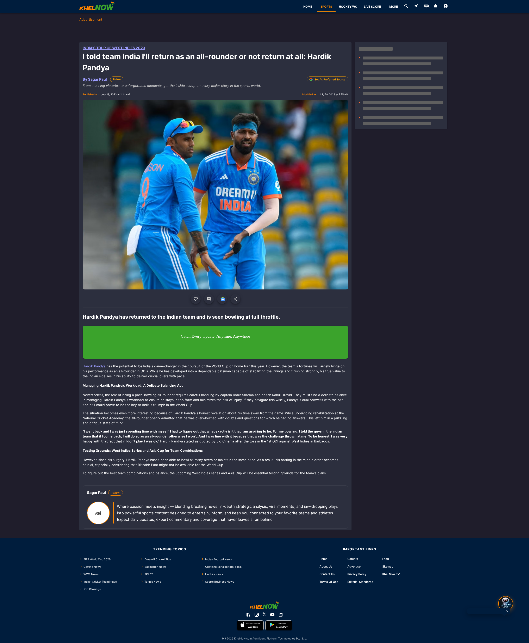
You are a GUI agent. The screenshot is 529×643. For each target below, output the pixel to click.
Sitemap (387, 566)
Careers (352, 559)
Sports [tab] (326, 6)
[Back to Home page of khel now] (96, 6)
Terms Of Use (328, 581)
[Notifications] (435, 6)
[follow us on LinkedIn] (280, 614)
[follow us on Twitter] (264, 614)
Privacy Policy (356, 574)
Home (323, 559)
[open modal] (505, 603)
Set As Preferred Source (330, 79)
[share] (235, 299)
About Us (325, 566)
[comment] (209, 299)
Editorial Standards (360, 581)
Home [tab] (307, 6)
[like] (196, 299)
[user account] (446, 6)
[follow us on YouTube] (272, 614)
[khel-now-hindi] (426, 7)
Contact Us (327, 574)
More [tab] (393, 6)
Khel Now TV (391, 574)
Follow (117, 79)
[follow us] (222, 299)
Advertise (354, 566)
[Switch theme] (416, 6)
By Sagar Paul (95, 79)
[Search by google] (406, 6)
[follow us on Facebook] (248, 614)
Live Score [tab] (372, 6)
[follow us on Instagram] (256, 614)
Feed (385, 559)
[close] (507, 611)
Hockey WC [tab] (348, 6)
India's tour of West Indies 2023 (114, 48)
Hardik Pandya (94, 366)
